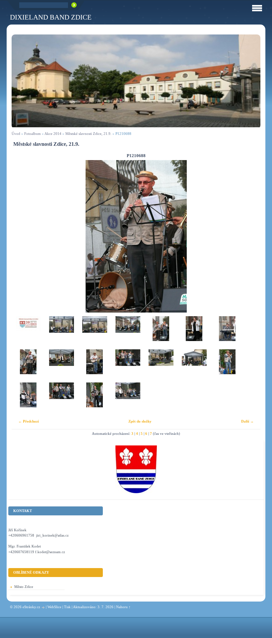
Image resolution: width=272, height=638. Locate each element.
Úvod (16, 134)
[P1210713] (28, 399)
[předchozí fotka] (22, 236)
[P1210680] (160, 332)
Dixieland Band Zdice (51, 17)
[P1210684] (227, 332)
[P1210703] (194, 365)
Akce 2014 (52, 134)
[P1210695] (94, 365)
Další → (247, 421)
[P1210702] (160, 365)
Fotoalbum (32, 134)
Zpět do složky (140, 421)
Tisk (67, 607)
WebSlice (54, 607)
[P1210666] (61, 332)
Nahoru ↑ (123, 607)
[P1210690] (61, 365)
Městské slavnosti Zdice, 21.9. (88, 134)
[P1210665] (28, 332)
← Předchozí (28, 421)
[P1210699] (127, 365)
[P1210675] (127, 332)
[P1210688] (28, 365)
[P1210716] (61, 399)
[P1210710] (227, 365)
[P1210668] (94, 332)
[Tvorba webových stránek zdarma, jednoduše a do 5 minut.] (43, 607)
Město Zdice (23, 587)
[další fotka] (249, 236)
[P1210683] (194, 332)
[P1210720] (127, 399)
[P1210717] (94, 399)
